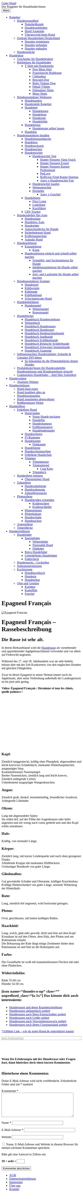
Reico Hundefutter (36, 552)
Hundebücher (25, 316)
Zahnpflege (24, 482)
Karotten (30, 586)
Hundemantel (33, 305)
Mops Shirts (39, 93)
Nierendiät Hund (42, 545)
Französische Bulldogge (47, 72)
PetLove (45, 173)
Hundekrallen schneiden (39, 500)
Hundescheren (33, 434)
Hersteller (38, 191)
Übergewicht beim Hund (40, 34)
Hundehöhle (39, 121)
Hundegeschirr (34, 152)
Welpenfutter (40, 541)
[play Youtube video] (41, 719)
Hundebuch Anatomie (38, 350)
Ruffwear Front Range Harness (59, 177)
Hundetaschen (33, 149)
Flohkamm (39, 444)
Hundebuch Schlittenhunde (41, 340)
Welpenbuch (32, 322)
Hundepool (31, 284)
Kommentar (10, 1091)
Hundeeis (30, 576)
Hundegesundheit (27, 20)
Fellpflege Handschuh (38, 454)
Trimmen (30, 458)
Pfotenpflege (24, 496)
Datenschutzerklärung (22, 1178)
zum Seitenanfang (13, 1038)
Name (6, 1122)
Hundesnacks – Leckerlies (33, 562)
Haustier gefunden (36, 45)
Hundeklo (31, 132)
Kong (35, 250)
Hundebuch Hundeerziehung (42, 319)
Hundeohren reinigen (30, 475)
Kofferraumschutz (36, 236)
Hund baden (32, 413)
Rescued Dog (40, 79)
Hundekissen (40, 111)
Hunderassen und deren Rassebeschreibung (35, 1007)
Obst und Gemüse (28, 583)
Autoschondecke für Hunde (41, 229)
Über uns (14, 1185)
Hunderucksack (34, 145)
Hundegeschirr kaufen (45, 184)
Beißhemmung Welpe (30, 402)
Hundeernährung (19, 531)
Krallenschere (40, 503)
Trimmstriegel (40, 465)
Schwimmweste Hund (38, 298)
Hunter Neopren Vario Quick (58, 159)
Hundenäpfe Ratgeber (38, 104)
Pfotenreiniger (33, 510)
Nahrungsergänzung (29, 566)
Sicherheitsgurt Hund (38, 232)
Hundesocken (33, 520)
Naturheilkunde (34, 24)
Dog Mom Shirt (42, 69)
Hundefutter (24, 534)
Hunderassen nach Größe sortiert (29, 1017)
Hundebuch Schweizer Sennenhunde (47, 347)
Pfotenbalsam (33, 513)
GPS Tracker (33, 211)
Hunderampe (33, 218)
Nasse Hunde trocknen (46, 416)
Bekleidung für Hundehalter (34, 62)
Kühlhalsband (33, 295)
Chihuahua (39, 76)
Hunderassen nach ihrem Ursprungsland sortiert (38, 1024)
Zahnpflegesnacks (36, 493)
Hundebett (31, 107)
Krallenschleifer (42, 507)
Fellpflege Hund (27, 409)
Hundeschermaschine (38, 451)
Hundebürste (32, 448)
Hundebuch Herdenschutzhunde (44, 333)
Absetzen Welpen (27, 382)
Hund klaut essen (27, 388)
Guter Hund (9, 3)
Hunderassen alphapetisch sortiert (29, 1010)
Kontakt (14, 1189)
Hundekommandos (28, 395)
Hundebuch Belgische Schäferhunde (47, 343)
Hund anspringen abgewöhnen (35, 399)
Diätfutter (38, 548)
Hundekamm (33, 441)
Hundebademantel (43, 430)
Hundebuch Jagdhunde (39, 336)
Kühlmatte (31, 291)
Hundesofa (39, 118)
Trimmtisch (39, 472)
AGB (12, 1175)
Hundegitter (32, 225)
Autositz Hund (34, 239)
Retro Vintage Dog (44, 83)
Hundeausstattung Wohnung (34, 97)
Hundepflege (17, 406)
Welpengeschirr (41, 187)
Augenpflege (25, 524)
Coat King (46, 468)
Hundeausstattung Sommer (33, 281)
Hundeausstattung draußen (33, 135)
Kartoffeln (31, 590)
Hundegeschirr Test (44, 156)
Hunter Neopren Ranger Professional (55, 168)
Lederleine (38, 204)
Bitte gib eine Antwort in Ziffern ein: (24, 1154)
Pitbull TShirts (41, 86)
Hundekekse (32, 579)
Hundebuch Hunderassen (40, 326)
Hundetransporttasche (38, 138)
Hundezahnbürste (35, 486)
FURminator (32, 437)
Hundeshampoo (42, 423)
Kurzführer (39, 208)
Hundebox (31, 142)
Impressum (16, 1182)
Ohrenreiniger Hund (37, 479)
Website (6, 1137)
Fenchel (29, 593)
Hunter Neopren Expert (54, 163)
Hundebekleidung (28, 302)
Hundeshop (16, 55)
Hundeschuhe (33, 517)
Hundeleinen (32, 197)
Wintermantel (40, 309)
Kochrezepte (24, 569)
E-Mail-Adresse (12, 1129)
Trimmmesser (40, 461)
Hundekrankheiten (36, 27)
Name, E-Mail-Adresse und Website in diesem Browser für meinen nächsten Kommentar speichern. (40, 1146)
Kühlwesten (32, 288)
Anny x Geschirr (50, 194)
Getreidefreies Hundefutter (41, 555)
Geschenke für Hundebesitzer (35, 59)
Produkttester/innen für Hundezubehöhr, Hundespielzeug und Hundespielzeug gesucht (45, 369)
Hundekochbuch (35, 573)
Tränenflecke (25, 527)
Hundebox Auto (34, 222)
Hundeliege (39, 114)
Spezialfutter (32, 538)
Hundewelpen (17, 378)
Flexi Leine (39, 201)
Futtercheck (32, 559)
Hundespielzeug (27, 243)
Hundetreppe (33, 125)
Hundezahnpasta (35, 489)
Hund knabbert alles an (31, 392)
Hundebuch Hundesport (39, 329)
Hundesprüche (26, 52)
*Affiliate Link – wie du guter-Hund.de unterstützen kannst (38, 1031)
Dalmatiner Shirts (43, 90)
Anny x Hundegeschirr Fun (57, 180)
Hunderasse (49, 647)
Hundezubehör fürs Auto (32, 215)
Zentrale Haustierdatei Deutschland (38, 38)
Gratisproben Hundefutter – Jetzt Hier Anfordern (46, 375)
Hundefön (38, 420)
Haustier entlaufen (36, 48)
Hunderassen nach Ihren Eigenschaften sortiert (37, 1014)
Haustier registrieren (37, 41)
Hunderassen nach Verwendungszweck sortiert (37, 1021)
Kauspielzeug (33, 246)
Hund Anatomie (34, 31)
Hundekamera (33, 100)
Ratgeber (14, 17)
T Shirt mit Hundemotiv (39, 66)
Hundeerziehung (19, 385)
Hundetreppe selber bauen (48, 128)
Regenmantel (40, 312)
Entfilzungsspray (42, 427)
